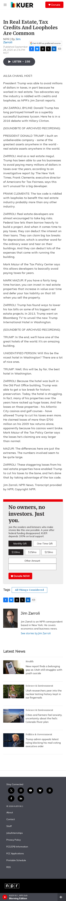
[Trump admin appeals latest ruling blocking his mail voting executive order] (13, 740)
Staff (9, 826)
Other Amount (32, 560)
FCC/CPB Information (17, 847)
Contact (10, 819)
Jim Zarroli (12, 41)
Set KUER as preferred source (47, 43)
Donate (55, 4)
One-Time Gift (45, 543)
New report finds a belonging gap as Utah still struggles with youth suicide (44, 670)
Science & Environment (39, 685)
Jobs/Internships (14, 833)
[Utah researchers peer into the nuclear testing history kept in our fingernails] (13, 691)
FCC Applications (15, 853)
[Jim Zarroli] (10, 618)
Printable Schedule (16, 860)
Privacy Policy (13, 840)
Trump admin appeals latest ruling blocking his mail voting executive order (43, 743)
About (9, 812)
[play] (5, 897)
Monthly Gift (20, 543)
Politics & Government (39, 734)
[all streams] (62, 897)
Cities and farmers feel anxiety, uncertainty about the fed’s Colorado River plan (44, 718)
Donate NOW (21, 576)
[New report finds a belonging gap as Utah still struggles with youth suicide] (13, 667)
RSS (8, 867)
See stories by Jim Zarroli (36, 633)
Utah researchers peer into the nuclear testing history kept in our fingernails (44, 694)
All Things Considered (29, 589)
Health (29, 661)
